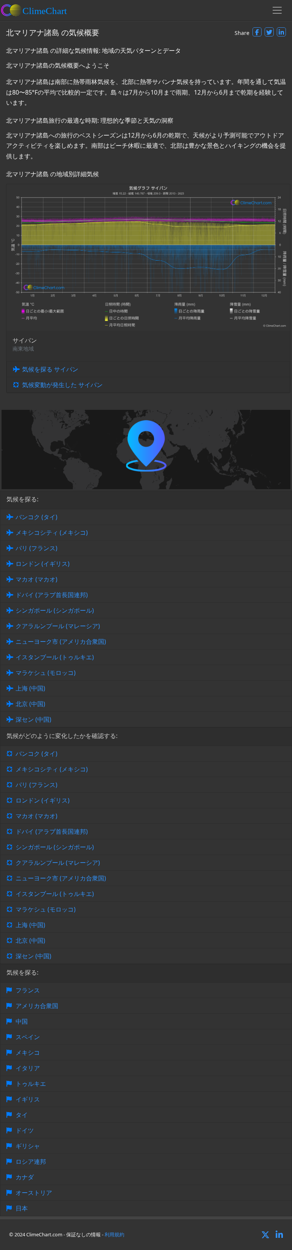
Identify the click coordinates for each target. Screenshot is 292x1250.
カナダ (25, 1177)
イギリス (28, 1099)
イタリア (28, 1068)
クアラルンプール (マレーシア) (58, 626)
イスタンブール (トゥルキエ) (55, 657)
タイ (22, 1115)
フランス (28, 990)
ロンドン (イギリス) (43, 563)
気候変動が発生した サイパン (62, 385)
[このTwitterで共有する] (269, 31)
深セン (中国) (33, 719)
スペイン (28, 1037)
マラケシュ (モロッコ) (46, 672)
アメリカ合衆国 (37, 1006)
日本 (22, 1208)
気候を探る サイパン (50, 369)
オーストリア (34, 1192)
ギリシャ (28, 1146)
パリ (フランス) (36, 548)
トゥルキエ (31, 1083)
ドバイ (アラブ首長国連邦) (52, 595)
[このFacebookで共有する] (257, 31)
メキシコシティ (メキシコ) (52, 532)
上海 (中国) (30, 688)
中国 (22, 1021)
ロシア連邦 (31, 1161)
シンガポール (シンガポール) (55, 610)
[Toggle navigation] (277, 10)
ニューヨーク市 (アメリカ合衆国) (61, 641)
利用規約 (114, 1234)
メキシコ (28, 1052)
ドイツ (25, 1130)
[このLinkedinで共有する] (281, 31)
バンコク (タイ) (36, 517)
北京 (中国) (30, 704)
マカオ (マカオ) (36, 579)
